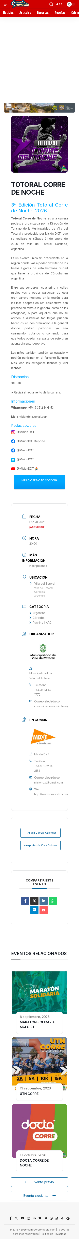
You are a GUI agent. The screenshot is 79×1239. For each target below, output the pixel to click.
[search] (51, 4)
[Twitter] (16, 1218)
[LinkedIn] (44, 901)
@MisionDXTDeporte (31, 441)
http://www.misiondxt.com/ (51, 794)
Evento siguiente (35, 1196)
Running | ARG (42, 622)
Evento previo (43, 1182)
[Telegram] (45, 1218)
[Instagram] (28, 1218)
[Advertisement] (39, 58)
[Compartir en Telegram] (34, 910)
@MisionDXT (25, 450)
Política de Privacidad (53, 1233)
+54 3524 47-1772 (43, 692)
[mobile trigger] (7, 4)
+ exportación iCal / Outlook (40, 845)
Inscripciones (38, 565)
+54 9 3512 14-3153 (41, 407)
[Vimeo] (40, 1218)
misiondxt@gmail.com (33, 416)
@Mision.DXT (26, 432)
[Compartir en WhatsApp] (53, 901)
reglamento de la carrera (43, 392)
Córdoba (39, 617)
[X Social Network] (34, 901)
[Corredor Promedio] (20, 4)
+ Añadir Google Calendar (40, 832)
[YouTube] (22, 1218)
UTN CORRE (29, 1094)
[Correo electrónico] (44, 910)
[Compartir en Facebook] (25, 901)
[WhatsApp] (51, 1218)
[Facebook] (10, 1218)
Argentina (39, 613)
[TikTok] (57, 1218)
